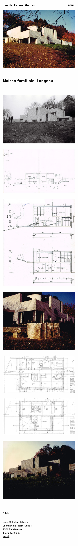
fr (4, 513)
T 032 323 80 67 (11, 533)
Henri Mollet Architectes (19, 5)
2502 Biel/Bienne (12, 529)
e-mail (6, 536)
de (7, 513)
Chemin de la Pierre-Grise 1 (17, 525)
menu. (71, 5)
